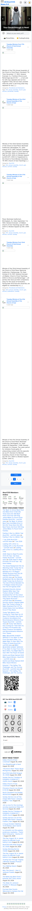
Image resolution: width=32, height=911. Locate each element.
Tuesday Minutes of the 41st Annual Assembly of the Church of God (16, 301)
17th (7, 89)
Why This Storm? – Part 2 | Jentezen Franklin (12, 871)
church (21, 89)
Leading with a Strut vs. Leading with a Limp (13, 549)
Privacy (4, 907)
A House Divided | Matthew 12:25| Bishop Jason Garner (12, 825)
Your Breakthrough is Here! (16, 27)
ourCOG (9, 166)
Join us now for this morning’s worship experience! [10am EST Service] (13, 807)
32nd (7, 289)
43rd (7, 165)
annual (10, 89)
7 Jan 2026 (18, 541)
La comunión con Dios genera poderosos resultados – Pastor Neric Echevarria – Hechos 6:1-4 (13, 833)
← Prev (16, 475)
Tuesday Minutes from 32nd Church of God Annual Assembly (16, 244)
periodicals (10, 91)
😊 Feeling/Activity (23, 38)
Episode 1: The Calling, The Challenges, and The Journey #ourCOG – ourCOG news (12, 667)
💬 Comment (12, 96)
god (24, 89)
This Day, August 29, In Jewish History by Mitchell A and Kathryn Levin (13, 855)
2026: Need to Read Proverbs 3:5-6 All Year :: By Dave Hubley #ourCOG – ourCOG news (13, 556)
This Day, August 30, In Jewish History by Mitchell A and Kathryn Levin (13, 840)
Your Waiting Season (10, 866)
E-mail (5, 740)
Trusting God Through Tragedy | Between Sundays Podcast (13, 860)
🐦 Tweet (27, 96)
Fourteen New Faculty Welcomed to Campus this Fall (13, 890)
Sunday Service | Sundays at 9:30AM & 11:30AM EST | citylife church (12, 779)
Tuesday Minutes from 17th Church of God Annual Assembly (15, 46)
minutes (4, 91)
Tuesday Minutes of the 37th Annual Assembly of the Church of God (16, 176)
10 (23, 479)
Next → (16, 483)
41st (7, 463)
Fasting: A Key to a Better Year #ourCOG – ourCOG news (13, 534)
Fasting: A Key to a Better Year (13, 537)
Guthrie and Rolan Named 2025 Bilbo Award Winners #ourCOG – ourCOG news (13, 657)
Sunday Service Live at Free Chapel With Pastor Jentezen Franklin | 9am (12, 819)
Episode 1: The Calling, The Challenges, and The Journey (12, 672)
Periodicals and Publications (16, 88)
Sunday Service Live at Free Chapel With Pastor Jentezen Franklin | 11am (12, 799)
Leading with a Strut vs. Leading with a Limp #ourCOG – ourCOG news (13, 546)
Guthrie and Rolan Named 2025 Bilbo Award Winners (13, 662)
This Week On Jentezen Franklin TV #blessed (10, 884)
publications (10, 291)
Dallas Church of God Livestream (10, 761)
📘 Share (19, 96)
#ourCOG (11, 163)
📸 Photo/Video (9, 38)
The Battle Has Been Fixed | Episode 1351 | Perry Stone (12, 877)
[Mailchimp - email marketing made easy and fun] (13, 753)
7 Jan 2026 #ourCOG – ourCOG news (10, 540)
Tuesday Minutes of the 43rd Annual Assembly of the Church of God (16, 101)
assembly (15, 89)
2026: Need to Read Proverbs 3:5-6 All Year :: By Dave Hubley (12, 561)
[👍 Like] (4, 96)
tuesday (16, 91)
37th (7, 232)
